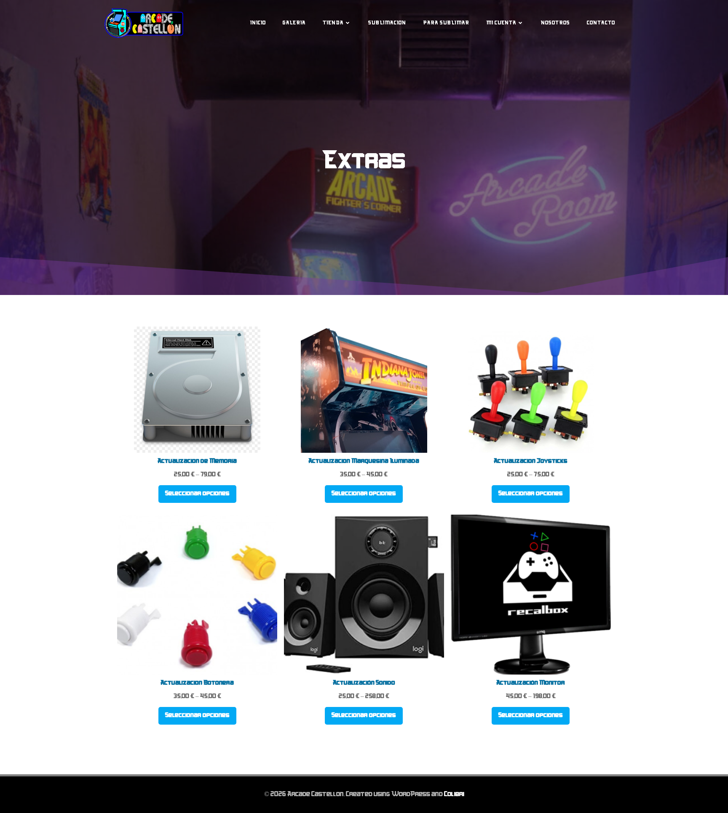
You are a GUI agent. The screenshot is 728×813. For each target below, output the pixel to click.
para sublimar (446, 23)
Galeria (294, 23)
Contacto (601, 23)
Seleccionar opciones (197, 494)
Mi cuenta (501, 23)
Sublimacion (387, 23)
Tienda (333, 23)
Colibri (454, 794)
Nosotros (555, 23)
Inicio (258, 23)
